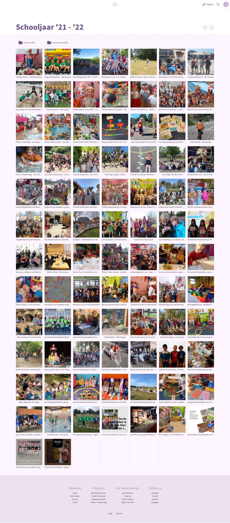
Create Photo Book (98, 496)
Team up (128, 496)
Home (75, 493)
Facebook (155, 493)
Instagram (155, 502)
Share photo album (98, 499)
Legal (110, 513)
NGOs (123, 502)
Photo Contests (127, 499)
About (75, 502)
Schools (131, 502)
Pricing (75, 499)
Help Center (74, 496)
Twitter (155, 496)
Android (100, 502)
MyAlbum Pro (127, 493)
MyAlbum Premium (98, 493)
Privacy (119, 513)
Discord (155, 499)
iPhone (93, 502)
